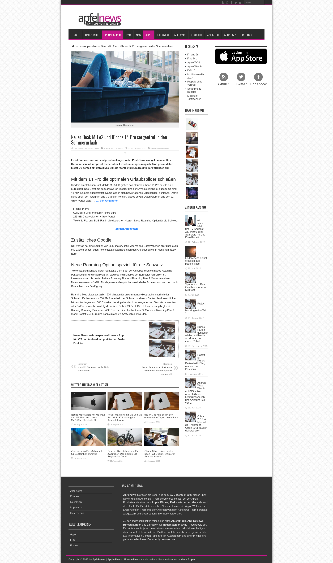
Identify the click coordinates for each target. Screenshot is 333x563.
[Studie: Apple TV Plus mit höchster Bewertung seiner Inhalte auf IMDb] (192, 138)
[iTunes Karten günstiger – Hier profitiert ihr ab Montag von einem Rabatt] (190, 326)
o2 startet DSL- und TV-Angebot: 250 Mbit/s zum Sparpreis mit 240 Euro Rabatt (195, 229)
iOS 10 (191, 70)
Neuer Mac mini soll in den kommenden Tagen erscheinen (161, 416)
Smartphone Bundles (194, 90)
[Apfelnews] (99, 19)
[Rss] (223, 3)
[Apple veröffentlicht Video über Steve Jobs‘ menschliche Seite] (192, 179)
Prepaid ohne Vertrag (194, 83)
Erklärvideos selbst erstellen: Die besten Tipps (196, 260)
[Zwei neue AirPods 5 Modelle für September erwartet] (88, 436)
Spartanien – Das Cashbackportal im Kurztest (196, 287)
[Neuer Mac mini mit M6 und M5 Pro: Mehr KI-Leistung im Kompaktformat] (125, 400)
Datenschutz (77, 513)
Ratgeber (246, 35)
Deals (77, 35)
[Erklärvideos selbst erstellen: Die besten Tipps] (190, 251)
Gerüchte (196, 35)
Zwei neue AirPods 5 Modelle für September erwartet (87, 452)
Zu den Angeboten (107, 200)
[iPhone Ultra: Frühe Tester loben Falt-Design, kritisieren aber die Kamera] (161, 436)
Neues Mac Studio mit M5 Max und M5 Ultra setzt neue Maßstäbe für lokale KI (88, 417)
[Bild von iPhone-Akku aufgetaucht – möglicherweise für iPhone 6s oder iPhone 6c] (192, 165)
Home (78, 46)
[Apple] (240, 3)
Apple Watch (194, 66)
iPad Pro (192, 58)
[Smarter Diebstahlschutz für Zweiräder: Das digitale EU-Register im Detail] (125, 436)
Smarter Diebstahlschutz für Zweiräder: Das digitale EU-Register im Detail (123, 454)
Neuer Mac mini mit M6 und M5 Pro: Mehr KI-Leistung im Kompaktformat (125, 417)
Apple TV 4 (193, 62)
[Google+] (227, 3)
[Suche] (261, 2)
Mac (138, 35)
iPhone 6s (193, 54)
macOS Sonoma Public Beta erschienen (93, 367)
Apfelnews (76, 490)
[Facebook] (231, 3)
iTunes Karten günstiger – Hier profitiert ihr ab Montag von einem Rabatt (196, 334)
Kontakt (74, 496)
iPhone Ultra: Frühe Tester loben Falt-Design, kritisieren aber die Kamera (159, 454)
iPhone (74, 545)
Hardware (163, 35)
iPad (128, 35)
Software (180, 35)
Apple (149, 35)
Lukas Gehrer (93, 148)
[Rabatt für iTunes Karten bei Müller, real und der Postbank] (190, 354)
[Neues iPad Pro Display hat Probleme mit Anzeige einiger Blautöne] (192, 152)
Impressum (76, 507)
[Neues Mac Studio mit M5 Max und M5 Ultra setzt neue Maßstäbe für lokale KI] (88, 400)
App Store (213, 35)
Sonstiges (230, 35)
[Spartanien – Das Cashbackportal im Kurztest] (190, 277)
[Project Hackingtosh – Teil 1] (190, 303)
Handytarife (92, 35)
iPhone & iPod (113, 35)
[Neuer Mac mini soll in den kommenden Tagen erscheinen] (161, 400)
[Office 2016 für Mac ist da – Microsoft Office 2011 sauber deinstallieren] (190, 416)
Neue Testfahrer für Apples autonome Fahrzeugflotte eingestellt (157, 369)
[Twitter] (235, 3)
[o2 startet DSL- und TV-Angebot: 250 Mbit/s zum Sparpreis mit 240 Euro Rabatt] (190, 220)
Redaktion (76, 501)
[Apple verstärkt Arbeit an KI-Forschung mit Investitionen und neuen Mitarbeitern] (192, 193)
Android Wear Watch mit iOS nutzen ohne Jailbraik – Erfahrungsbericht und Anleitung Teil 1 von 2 (196, 392)
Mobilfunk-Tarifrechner (194, 97)
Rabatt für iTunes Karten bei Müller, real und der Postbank (195, 362)
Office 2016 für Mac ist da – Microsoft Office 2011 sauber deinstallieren (196, 423)
